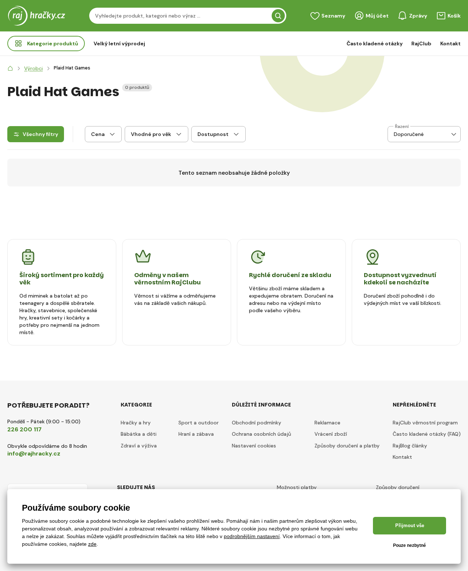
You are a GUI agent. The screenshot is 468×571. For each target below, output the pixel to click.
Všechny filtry (40, 134)
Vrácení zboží (330, 434)
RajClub (421, 43)
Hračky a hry (136, 422)
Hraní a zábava (196, 434)
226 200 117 (24, 429)
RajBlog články (410, 445)
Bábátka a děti (138, 434)
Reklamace (327, 422)
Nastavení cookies (254, 445)
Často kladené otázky (375, 43)
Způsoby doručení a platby (347, 445)
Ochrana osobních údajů (261, 434)
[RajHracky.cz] (10, 68)
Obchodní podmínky (256, 422)
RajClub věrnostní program (425, 422)
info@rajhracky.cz (33, 453)
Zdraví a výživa (139, 445)
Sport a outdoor (198, 422)
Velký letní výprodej (119, 43)
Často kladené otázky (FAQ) (427, 434)
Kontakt (450, 43)
